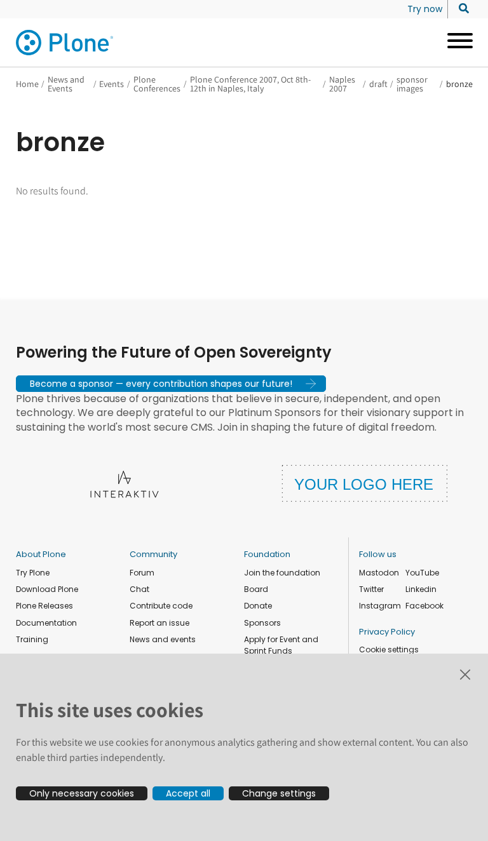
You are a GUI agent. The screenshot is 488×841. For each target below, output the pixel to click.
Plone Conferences (156, 84)
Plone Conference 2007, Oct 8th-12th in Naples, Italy (250, 84)
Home (27, 83)
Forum (142, 572)
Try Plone (33, 572)
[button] (171, 383)
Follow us (377, 554)
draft (378, 83)
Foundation (267, 554)
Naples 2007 (342, 84)
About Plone (41, 554)
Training (32, 639)
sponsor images (412, 84)
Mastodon (379, 572)
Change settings (279, 793)
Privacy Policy (387, 632)
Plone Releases (44, 605)
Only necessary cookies (81, 793)
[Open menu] (455, 43)
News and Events (66, 84)
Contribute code (161, 605)
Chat (139, 589)
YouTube (422, 572)
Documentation (46, 622)
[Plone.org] (65, 42)
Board (256, 589)
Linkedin (421, 589)
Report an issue (159, 622)
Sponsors (262, 622)
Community (153, 554)
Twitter (371, 589)
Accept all (188, 793)
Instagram (380, 605)
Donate (258, 605)
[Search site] (460, 9)
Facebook (424, 605)
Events (111, 83)
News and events (163, 639)
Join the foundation (282, 572)
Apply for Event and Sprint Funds (281, 645)
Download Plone (47, 589)
